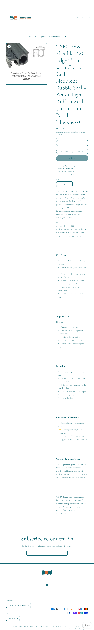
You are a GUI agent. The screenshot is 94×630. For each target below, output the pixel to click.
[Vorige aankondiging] (4, 36)
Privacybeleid (69, 626)
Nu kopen (72, 158)
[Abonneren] (64, 553)
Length (58, 138)
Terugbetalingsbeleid (57, 626)
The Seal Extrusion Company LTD (27, 626)
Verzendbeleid (73, 629)
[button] (4, 17)
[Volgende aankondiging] (89, 36)
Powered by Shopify (43, 626)
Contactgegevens (83, 629)
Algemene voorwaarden (81, 626)
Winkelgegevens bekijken (67, 175)
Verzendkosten (75, 132)
